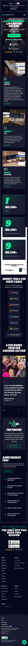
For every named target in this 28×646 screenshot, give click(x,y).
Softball (3, 563)
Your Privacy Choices (5, 626)
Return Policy (4, 622)
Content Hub (4, 588)
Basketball (4, 565)
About (16, 588)
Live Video (17, 560)
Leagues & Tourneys (20, 563)
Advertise (17, 594)
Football (3, 578)
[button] (24, 15)
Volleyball (3, 568)
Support (3, 596)
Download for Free (14, 35)
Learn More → (7, 104)
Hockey (3, 576)
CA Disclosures (4, 624)
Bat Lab (3, 594)
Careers (16, 591)
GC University (4, 591)
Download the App (19, 568)
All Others (3, 581)
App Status (4, 599)
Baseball (3, 560)
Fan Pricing (17, 565)
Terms (2, 620)
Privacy (2, 618)
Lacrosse (3, 573)
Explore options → (14, 446)
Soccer (3, 570)
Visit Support (7, 471)
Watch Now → (14, 9)
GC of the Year (18, 596)
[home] (8, 15)
